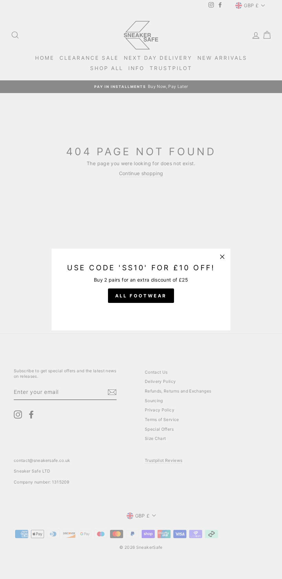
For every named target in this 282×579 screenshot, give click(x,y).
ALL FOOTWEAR (141, 295)
